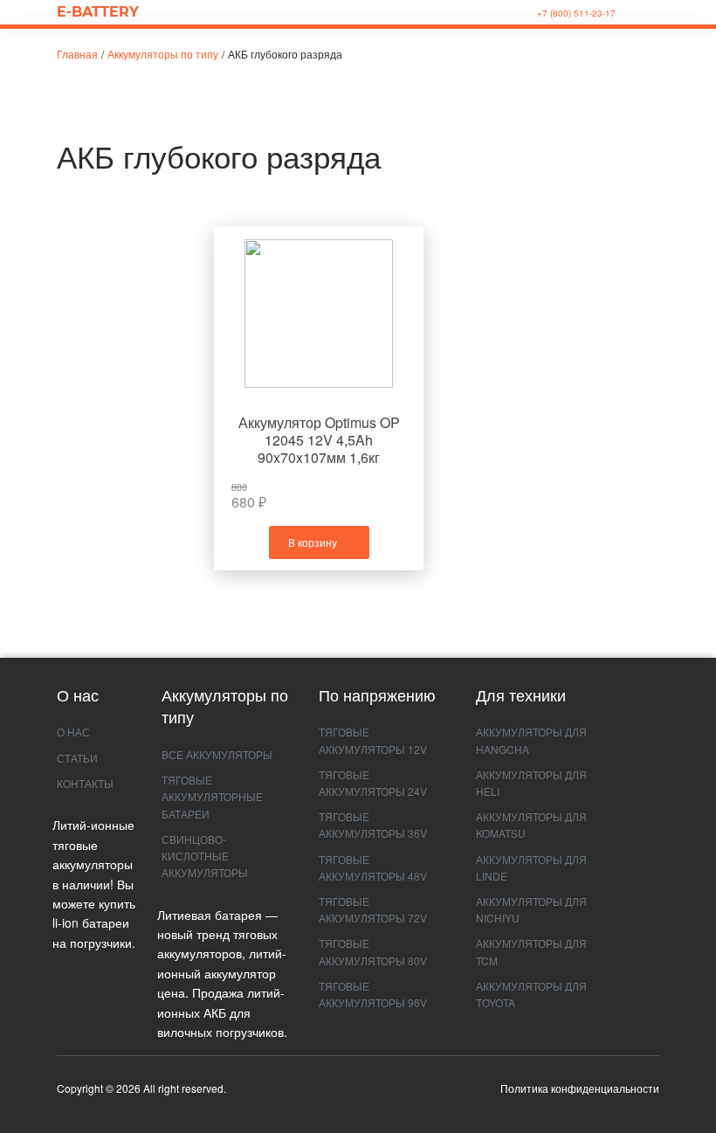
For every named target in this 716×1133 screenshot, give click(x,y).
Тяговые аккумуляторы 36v (373, 824)
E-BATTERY (98, 11)
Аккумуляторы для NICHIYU (531, 909)
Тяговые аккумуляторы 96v (373, 994)
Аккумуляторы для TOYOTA (531, 994)
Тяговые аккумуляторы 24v (373, 782)
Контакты (85, 783)
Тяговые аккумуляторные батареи (212, 796)
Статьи (77, 757)
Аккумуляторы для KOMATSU (531, 824)
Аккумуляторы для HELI (531, 782)
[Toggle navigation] (60, 36)
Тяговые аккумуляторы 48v (373, 867)
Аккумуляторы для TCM (531, 951)
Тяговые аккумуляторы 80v (373, 951)
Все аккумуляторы (217, 754)
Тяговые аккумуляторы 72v (373, 909)
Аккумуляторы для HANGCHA (531, 740)
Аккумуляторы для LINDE (531, 867)
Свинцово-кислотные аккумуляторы (205, 856)
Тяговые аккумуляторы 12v (373, 740)
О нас (73, 731)
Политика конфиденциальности (579, 1088)
